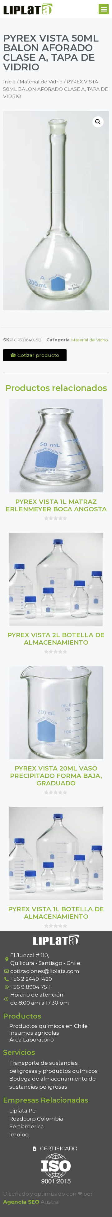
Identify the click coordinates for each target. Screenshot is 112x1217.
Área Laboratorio (31, 1040)
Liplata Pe (22, 1111)
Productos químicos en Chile (48, 1026)
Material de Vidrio (41, 82)
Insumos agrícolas (34, 1033)
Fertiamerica (26, 1126)
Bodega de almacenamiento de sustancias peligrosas (52, 1083)
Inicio (9, 82)
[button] (104, 9)
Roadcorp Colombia (36, 1119)
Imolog (19, 1134)
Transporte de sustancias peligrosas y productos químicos (53, 1067)
